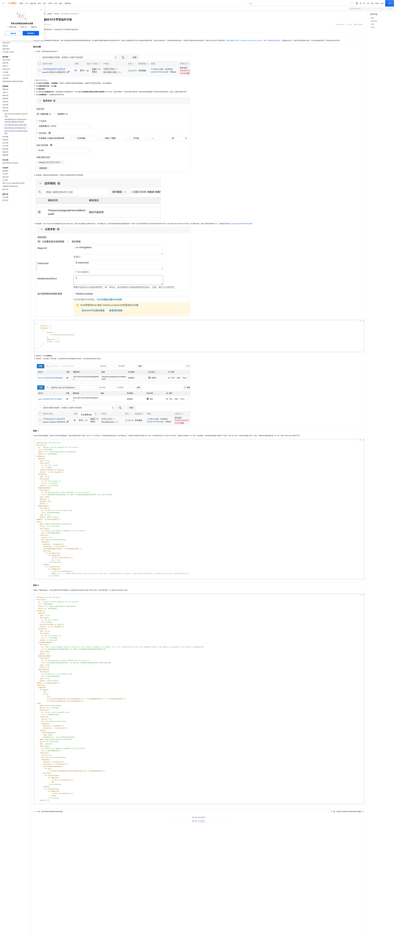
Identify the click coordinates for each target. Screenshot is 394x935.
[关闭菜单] (3, 3)
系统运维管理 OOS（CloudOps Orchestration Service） (245, 40)
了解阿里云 (67, 3)
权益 (39, 3)
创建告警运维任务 (274, 40)
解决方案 (33, 3)
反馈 (202, 821)
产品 (26, 3)
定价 (44, 3)
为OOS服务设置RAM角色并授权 (241, 224)
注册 (382, 3)
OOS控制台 (43, 80)
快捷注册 (13, 33)
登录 (389, 3)
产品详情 (349, 24)
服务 (60, 3)
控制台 (377, 3)
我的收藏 (359, 24)
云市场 (50, 3)
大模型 (21, 3)
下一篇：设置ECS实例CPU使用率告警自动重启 (346, 811)
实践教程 (49, 13)
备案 (372, 3)
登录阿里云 (30, 33)
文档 (368, 3)
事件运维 (56, 13)
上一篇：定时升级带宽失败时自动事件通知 (49, 811)
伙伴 (55, 3)
